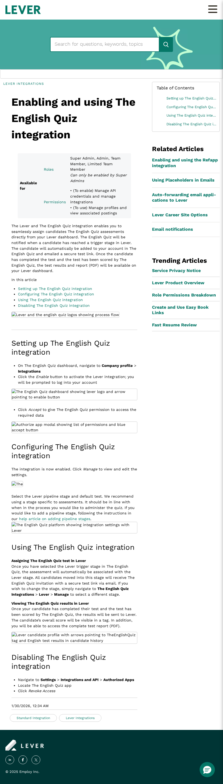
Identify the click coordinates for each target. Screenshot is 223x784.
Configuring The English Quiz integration (56, 294)
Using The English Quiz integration (50, 300)
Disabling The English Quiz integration (54, 305)
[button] (207, 769)
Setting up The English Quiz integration (55, 288)
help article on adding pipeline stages (54, 519)
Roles (49, 169)
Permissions (55, 202)
